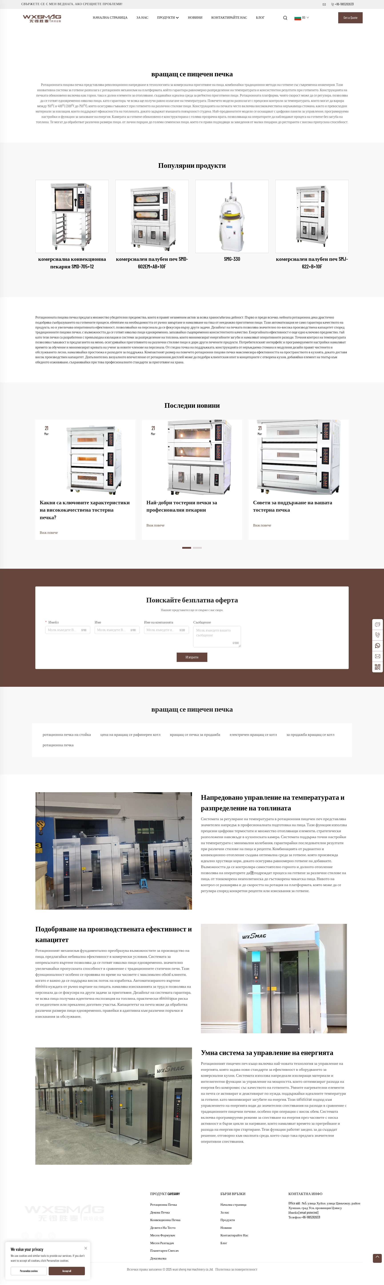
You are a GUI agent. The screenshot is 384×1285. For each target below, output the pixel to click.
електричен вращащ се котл (253, 735)
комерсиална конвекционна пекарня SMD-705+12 (72, 263)
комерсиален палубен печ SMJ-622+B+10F (312, 263)
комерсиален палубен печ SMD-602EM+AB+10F (152, 263)
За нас (142, 17)
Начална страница (110, 17)
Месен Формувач (162, 1235)
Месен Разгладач (162, 1243)
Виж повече (49, 533)
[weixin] (377, 667)
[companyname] (42, 17)
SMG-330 (232, 259)
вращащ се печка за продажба (195, 735)
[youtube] (25, 1230)
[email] (377, 656)
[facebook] (38, 1230)
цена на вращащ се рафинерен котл (130, 735)
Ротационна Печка (163, 1204)
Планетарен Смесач (164, 1250)
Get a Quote (351, 18)
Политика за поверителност (236, 1269)
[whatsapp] (377, 645)
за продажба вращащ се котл (310, 735)
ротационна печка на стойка (67, 735)
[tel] (377, 635)
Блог (260, 17)
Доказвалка (158, 1258)
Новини (195, 17)
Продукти (166, 17)
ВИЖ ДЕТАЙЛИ (72, 216)
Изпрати (192, 657)
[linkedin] (52, 1230)
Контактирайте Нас (229, 17)
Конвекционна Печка (165, 1220)
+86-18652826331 (344, 4)
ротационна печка (58, 745)
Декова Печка (160, 1212)
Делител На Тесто (163, 1228)
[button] (186, 548)
